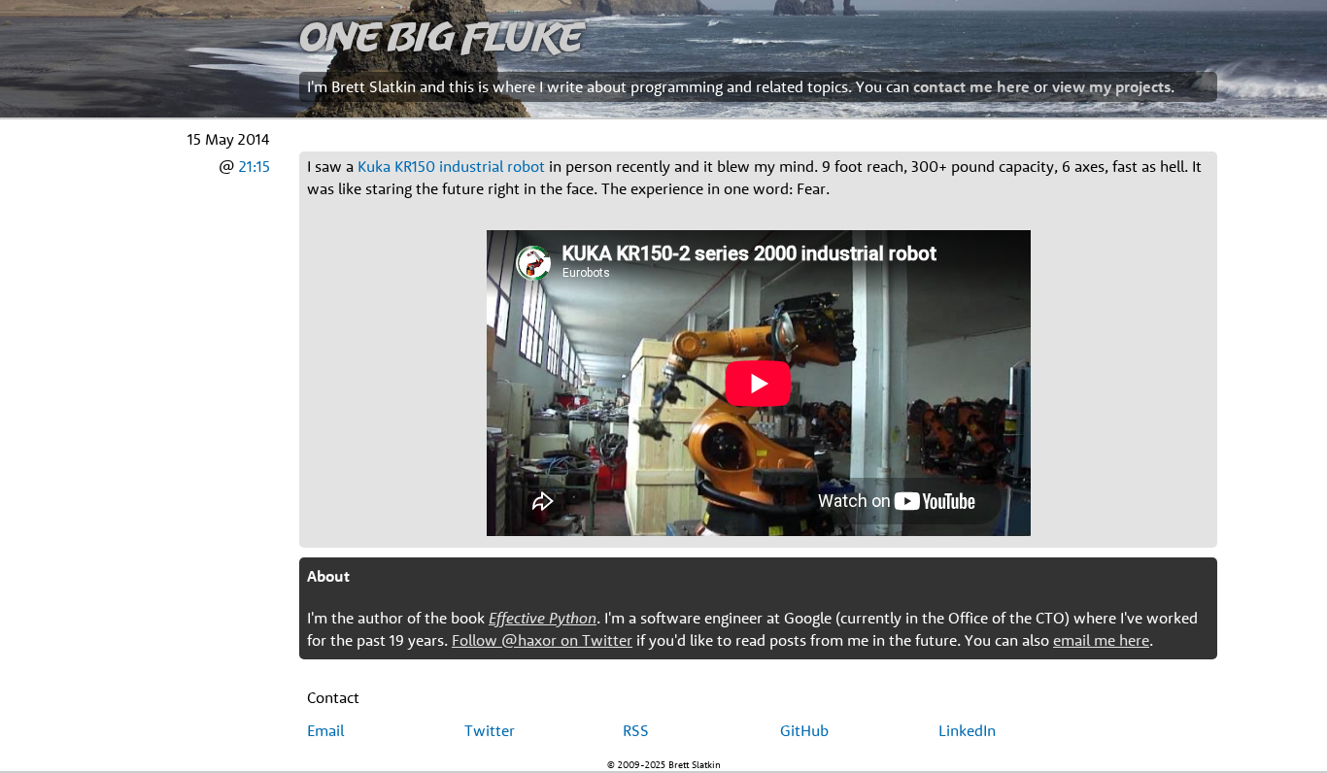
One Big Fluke (441, 35)
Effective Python (542, 617)
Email (325, 730)
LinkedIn (967, 730)
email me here (1101, 640)
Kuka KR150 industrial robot (451, 166)
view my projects (1111, 86)
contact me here (971, 86)
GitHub (804, 730)
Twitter (489, 730)
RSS (636, 730)
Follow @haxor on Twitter (542, 640)
